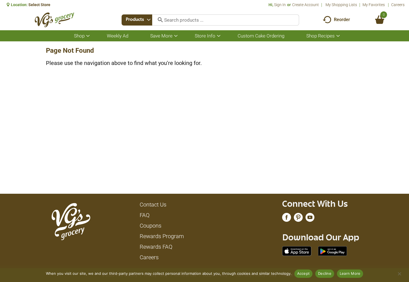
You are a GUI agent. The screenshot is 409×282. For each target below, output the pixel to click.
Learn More (350, 273)
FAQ (145, 215)
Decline (324, 273)
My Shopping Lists (341, 4)
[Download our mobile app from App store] (296, 250)
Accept (303, 273)
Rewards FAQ (156, 246)
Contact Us (153, 204)
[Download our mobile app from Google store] (332, 250)
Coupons (150, 225)
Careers (398, 4)
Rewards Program (162, 236)
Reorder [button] (342, 19)
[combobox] (137, 20)
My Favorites (374, 4)
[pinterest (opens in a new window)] (298, 218)
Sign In (280, 4)
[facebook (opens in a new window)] (286, 218)
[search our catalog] (158, 20)
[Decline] (399, 273)
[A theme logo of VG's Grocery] (54, 20)
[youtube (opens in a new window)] (309, 218)
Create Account (305, 4)
